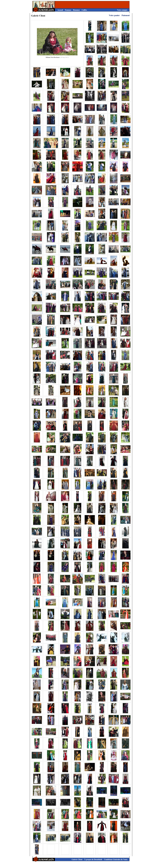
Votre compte (122, 10)
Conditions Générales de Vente (115, 859)
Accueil (60, 10)
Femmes (68, 10)
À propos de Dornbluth (93, 859)
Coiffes (84, 10)
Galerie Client (77, 859)
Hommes (76, 10)
